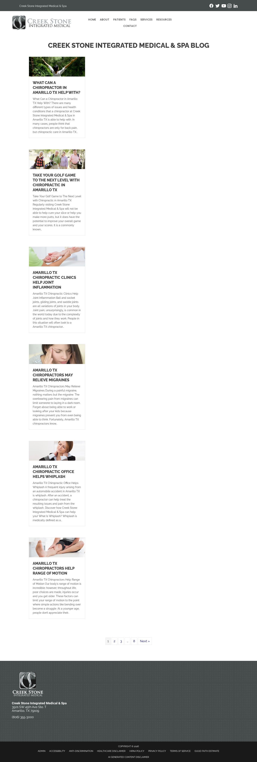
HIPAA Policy (136, 751)
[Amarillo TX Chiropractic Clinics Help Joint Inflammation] (57, 256)
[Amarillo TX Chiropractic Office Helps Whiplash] (57, 450)
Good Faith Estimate (207, 751)
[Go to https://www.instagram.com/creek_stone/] (229, 6)
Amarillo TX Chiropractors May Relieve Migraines (53, 375)
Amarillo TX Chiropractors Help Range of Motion (53, 568)
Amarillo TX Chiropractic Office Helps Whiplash (53, 472)
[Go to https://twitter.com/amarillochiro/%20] (217, 6)
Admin (41, 751)
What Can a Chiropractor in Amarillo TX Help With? (56, 87)
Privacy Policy (157, 751)
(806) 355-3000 (23, 717)
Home (92, 19)
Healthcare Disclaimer (111, 751)
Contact (130, 26)
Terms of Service (180, 751)
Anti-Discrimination (81, 751)
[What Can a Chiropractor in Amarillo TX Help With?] (57, 66)
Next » (145, 641)
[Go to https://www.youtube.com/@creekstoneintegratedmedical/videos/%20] (223, 6)
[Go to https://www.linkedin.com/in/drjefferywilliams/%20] (235, 6)
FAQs (132, 19)
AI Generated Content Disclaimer (128, 757)
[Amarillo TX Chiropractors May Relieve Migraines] (57, 354)
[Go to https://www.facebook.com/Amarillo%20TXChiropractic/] (211, 6)
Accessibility (57, 751)
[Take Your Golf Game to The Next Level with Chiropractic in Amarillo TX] (57, 159)
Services (146, 19)
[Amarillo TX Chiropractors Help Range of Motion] (57, 547)
